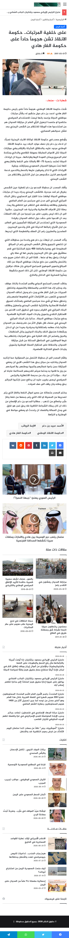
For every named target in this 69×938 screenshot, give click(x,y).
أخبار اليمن (35, 20)
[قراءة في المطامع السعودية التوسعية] (57, 769)
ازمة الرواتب (27, 426)
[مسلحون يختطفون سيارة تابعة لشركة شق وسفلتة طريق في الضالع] (51, 609)
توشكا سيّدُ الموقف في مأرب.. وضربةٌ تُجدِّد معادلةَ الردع (24, 813)
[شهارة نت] (47, 4)
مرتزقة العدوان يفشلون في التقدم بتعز (52, 583)
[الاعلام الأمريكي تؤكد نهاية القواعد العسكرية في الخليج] (57, 843)
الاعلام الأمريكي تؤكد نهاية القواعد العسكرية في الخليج (28, 840)
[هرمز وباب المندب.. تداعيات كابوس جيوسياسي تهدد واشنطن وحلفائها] (57, 858)
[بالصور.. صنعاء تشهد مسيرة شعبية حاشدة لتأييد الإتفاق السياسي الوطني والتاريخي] (18, 567)
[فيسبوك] (60, 445)
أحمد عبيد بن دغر (52, 426)
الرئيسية (60, 20)
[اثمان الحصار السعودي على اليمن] (57, 800)
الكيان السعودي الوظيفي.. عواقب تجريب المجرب (25, 781)
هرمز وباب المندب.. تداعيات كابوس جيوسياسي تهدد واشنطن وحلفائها (27, 855)
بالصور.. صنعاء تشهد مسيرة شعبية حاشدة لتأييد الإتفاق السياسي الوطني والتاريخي (19, 582)
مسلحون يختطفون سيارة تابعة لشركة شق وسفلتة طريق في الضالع (53, 630)
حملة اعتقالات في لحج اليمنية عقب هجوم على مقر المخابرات (19, 624)
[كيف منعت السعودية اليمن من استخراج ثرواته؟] (57, 871)
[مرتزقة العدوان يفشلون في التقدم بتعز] (51, 568)
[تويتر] (52, 445)
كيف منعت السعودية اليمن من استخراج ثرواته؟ (26, 870)
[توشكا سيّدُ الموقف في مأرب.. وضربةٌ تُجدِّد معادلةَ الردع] (57, 816)
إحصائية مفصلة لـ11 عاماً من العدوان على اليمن (25, 883)
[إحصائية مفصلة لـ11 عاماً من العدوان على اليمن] (57, 886)
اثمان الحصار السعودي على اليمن (29, 795)
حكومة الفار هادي (19, 433)
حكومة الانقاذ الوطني (49, 433)
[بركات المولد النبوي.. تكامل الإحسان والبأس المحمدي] (57, 754)
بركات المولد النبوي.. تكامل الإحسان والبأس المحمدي (28, 751)
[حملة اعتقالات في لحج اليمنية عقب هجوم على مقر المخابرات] (18, 606)
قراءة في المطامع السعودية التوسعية (27, 765)
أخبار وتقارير (48, 20)
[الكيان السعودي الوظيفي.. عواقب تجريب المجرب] (57, 784)
